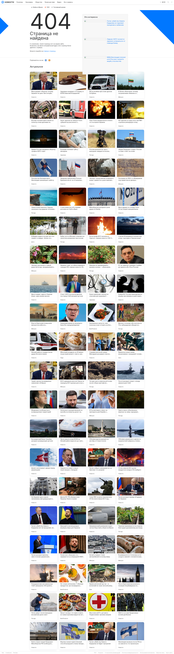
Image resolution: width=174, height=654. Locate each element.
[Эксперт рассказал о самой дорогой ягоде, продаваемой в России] (43, 259)
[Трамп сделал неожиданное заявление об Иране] (43, 375)
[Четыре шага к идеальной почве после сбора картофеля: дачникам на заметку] (101, 375)
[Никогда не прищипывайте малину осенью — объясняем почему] (101, 259)
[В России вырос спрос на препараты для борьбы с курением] (101, 404)
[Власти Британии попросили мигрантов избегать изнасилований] (43, 317)
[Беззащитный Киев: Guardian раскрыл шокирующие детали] (43, 433)
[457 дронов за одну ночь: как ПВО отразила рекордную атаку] (130, 114)
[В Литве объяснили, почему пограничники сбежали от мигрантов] (130, 85)
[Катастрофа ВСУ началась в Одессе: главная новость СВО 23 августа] (101, 230)
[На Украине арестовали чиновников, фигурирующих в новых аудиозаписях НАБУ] (43, 490)
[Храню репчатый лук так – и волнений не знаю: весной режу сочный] (101, 577)
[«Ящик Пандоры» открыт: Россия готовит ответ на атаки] (130, 143)
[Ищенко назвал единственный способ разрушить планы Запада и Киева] (72, 635)
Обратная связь (160, 652)
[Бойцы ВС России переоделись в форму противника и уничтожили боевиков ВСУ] (130, 288)
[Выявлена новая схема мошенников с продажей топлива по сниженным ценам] (130, 346)
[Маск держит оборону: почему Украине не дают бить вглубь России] (43, 85)
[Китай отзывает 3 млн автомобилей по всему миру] (101, 548)
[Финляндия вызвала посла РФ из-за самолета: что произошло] (130, 635)
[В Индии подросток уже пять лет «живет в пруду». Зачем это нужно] (43, 230)
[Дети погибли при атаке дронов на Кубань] (101, 85)
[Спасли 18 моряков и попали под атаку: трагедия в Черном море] (130, 230)
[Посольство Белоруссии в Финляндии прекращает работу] (43, 172)
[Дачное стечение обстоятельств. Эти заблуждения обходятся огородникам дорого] (130, 317)
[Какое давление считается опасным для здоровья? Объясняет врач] (101, 288)
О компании (9, 652)
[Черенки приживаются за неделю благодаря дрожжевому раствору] (130, 519)
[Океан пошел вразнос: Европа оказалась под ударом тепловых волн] (43, 201)
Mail (3, 652)
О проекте (100, 652)
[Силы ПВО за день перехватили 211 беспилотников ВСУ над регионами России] (101, 490)
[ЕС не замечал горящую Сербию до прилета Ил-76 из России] (130, 259)
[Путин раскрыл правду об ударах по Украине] (130, 490)
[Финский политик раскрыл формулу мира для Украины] (72, 519)
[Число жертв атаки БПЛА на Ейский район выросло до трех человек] (72, 433)
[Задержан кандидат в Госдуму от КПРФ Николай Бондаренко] (72, 85)
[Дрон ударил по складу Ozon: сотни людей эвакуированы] (130, 201)
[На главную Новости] (9, 2)
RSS (95, 652)
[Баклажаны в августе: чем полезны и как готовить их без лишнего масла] (101, 317)
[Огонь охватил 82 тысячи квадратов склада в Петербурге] (130, 461)
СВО (48, 7)
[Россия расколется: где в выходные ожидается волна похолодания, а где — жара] (101, 143)
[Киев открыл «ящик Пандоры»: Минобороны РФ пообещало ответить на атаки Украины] (43, 635)
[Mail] (2, 2)
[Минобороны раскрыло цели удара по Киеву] (101, 201)
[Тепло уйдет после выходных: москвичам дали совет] (43, 606)
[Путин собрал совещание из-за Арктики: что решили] (101, 461)
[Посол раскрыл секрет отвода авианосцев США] (130, 375)
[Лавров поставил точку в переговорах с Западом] (72, 461)
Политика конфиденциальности (130, 652)
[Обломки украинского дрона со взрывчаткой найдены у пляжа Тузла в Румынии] (130, 433)
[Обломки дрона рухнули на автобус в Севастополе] (101, 433)
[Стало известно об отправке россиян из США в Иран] (72, 201)
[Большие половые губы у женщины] (72, 143)
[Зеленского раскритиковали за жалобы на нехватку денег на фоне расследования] (72, 404)
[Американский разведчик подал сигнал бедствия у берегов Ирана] (101, 519)
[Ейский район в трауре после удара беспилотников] (43, 346)
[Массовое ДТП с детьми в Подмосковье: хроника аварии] (101, 606)
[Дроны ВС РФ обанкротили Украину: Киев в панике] (72, 490)
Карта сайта (169, 652)
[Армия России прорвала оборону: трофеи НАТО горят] (43, 143)
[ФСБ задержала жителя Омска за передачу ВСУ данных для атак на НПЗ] (72, 375)
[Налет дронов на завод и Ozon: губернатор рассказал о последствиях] (72, 114)
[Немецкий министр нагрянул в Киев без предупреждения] (72, 317)
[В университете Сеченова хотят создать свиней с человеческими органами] (130, 548)
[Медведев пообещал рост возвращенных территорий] (43, 404)
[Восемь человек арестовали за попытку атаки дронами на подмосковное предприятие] (43, 114)
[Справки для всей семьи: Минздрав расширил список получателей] (101, 346)
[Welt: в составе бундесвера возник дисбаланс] (130, 606)
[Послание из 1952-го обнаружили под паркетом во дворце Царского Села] (130, 172)
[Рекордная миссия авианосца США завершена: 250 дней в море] (43, 577)
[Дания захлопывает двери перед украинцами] (43, 461)
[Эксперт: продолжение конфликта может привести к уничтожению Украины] (101, 172)
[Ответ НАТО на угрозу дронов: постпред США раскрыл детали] (72, 288)
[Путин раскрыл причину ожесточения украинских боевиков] (43, 548)
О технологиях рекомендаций (112, 652)
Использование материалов (147, 652)
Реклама (15, 652)
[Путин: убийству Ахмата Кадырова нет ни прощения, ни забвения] (43, 519)
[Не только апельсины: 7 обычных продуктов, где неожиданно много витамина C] (72, 577)
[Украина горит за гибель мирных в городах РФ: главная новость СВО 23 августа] (72, 259)
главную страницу (49, 51)
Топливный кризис (59, 7)
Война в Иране (38, 7)
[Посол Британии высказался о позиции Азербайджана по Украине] (130, 577)
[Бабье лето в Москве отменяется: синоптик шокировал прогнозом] (72, 230)
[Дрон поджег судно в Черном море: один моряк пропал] (43, 288)
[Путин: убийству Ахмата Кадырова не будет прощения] (101, 635)
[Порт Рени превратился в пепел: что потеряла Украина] (101, 114)
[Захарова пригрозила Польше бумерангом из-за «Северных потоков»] (72, 172)
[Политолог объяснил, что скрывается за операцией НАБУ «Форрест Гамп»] (72, 548)
